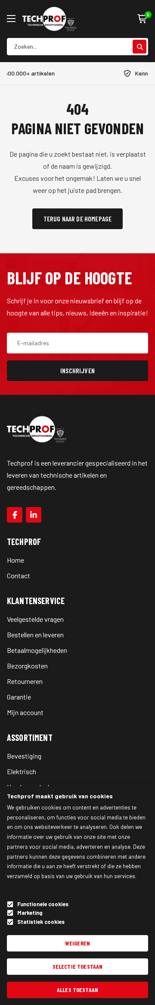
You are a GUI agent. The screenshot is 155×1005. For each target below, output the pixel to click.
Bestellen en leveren (35, 634)
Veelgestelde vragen (35, 619)
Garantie (19, 697)
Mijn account (25, 712)
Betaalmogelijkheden (37, 650)
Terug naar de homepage (77, 218)
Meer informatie (26, 885)
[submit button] (139, 47)
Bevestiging (24, 756)
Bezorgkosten (27, 666)
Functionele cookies (42, 904)
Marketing (30, 913)
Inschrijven (77, 370)
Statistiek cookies (41, 922)
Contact (18, 575)
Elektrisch (21, 771)
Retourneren (25, 681)
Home (15, 560)
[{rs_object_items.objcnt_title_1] (14, 515)
